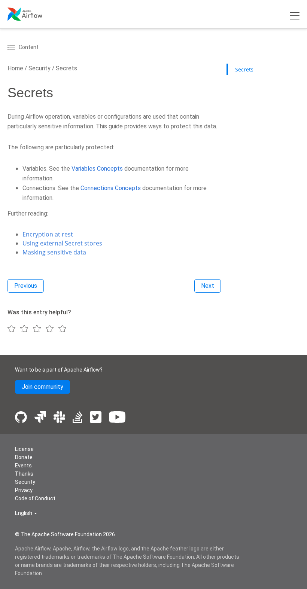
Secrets (65, 68)
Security (39, 68)
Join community (42, 386)
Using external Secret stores (62, 243)
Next (207, 285)
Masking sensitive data (54, 252)
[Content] (12, 47)
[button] (26, 513)
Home (15, 68)
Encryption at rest (47, 234)
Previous (25, 285)
